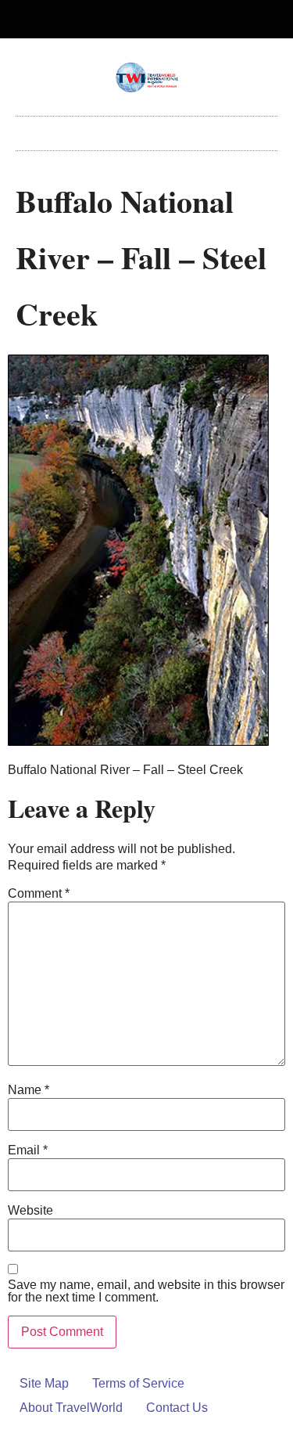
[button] (147, 129)
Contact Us (177, 1407)
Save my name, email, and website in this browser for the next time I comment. (146, 1291)
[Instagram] (159, 20)
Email (28, 1150)
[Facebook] (134, 20)
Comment (39, 894)
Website (30, 1210)
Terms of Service (138, 1383)
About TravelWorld (71, 1407)
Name (28, 1090)
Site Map (44, 1383)
